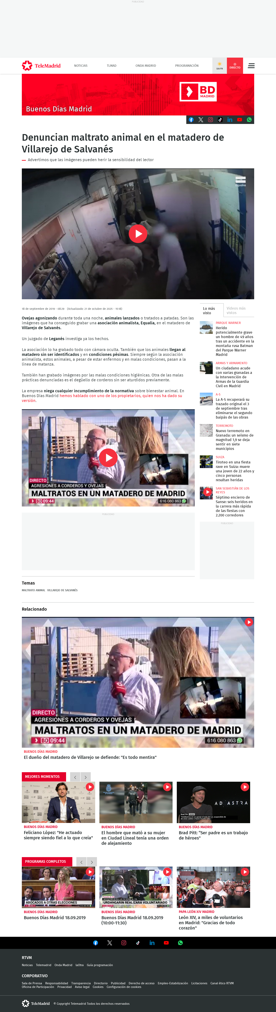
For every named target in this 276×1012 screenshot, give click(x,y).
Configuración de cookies (124, 987)
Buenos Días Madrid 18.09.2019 (58, 887)
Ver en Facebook (96, 943)
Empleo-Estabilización (173, 983)
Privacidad (64, 987)
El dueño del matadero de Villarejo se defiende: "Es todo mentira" (138, 682)
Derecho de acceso (142, 983)
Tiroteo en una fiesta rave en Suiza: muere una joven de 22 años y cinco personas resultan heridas (206, 461)
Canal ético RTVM (222, 983)
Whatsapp (249, 119)
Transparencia (81, 983)
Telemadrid (43, 965)
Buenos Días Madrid (41, 751)
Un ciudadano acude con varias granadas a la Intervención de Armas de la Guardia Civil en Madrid (206, 367)
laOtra (80, 965)
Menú (251, 66)
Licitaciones (199, 983)
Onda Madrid (146, 65)
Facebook (191, 119)
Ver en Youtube (166, 943)
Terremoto (224, 425)
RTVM (27, 958)
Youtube (239, 119)
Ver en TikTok (138, 943)
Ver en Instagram (124, 943)
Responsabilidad (56, 983)
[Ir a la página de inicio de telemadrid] (41, 66)
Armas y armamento (231, 363)
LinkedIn (230, 119)
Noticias (80, 65)
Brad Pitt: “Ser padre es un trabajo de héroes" (213, 802)
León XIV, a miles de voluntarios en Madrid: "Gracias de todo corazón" (213, 887)
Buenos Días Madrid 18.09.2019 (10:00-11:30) (136, 887)
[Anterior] (75, 776)
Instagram (210, 119)
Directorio (101, 983)
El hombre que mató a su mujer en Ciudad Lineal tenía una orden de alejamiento (136, 802)
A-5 (218, 394)
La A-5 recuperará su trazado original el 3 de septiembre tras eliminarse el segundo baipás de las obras (206, 399)
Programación (187, 65)
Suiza (220, 457)
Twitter (201, 119)
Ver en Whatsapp (180, 943)
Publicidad (118, 983)
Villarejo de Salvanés (62, 590)
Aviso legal (82, 987)
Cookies (98, 987)
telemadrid (36, 1003)
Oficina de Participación (38, 987)
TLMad (111, 65)
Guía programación (100, 965)
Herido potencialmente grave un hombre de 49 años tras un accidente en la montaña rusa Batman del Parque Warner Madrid (206, 327)
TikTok (220, 119)
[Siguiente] (86, 776)
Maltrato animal (33, 590)
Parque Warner (228, 323)
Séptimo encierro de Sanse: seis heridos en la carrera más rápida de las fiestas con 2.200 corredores (206, 493)
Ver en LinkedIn (152, 943)
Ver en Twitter (110, 943)
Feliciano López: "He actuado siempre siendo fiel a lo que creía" (58, 802)
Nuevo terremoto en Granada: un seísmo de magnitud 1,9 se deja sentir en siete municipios (206, 430)
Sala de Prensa (32, 983)
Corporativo (35, 976)
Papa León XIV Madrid (196, 912)
